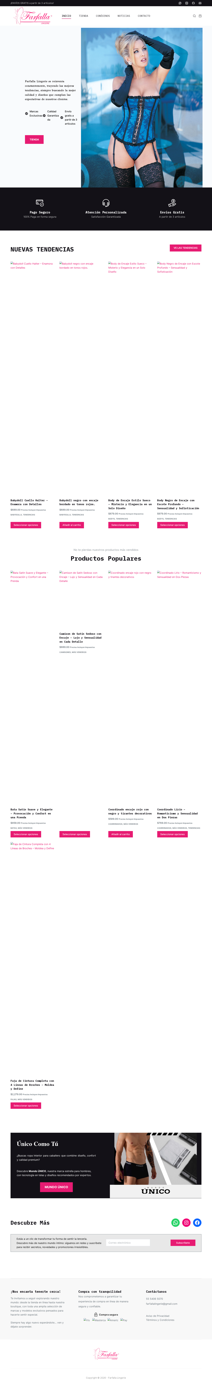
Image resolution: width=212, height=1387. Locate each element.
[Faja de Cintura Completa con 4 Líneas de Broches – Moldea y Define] (33, 958)
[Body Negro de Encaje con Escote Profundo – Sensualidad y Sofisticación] (179, 378)
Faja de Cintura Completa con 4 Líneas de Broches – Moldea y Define (32, 1084)
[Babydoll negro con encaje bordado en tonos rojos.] (81, 378)
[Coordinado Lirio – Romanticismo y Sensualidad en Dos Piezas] (179, 687)
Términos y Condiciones (160, 1319)
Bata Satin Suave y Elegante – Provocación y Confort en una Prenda (31, 813)
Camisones (65, 652)
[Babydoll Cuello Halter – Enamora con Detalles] (33, 378)
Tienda (83, 15)
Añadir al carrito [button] (72, 524)
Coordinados (115, 824)
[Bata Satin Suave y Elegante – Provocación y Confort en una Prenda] (33, 687)
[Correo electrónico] (200, 3)
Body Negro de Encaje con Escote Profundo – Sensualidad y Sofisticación (178, 504)
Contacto (144, 15)
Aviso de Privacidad (157, 1315)
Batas (14, 828)
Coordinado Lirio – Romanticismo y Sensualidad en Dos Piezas (177, 813)
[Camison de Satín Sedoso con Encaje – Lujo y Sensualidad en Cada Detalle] (81, 599)
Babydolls (16, 515)
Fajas (14, 1099)
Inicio (66, 15)
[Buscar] (194, 16)
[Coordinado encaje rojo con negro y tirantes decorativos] (130, 687)
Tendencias (29, 515)
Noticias (124, 15)
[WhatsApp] (180, 3)
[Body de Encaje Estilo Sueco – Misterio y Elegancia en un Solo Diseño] (130, 378)
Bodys (111, 519)
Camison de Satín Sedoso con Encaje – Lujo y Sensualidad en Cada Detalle (80, 637)
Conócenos (103, 15)
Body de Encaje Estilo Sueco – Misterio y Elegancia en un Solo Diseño (130, 504)
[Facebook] (193, 3)
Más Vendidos (25, 828)
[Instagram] (186, 3)
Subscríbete (183, 1242)
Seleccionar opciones (26, 524)
